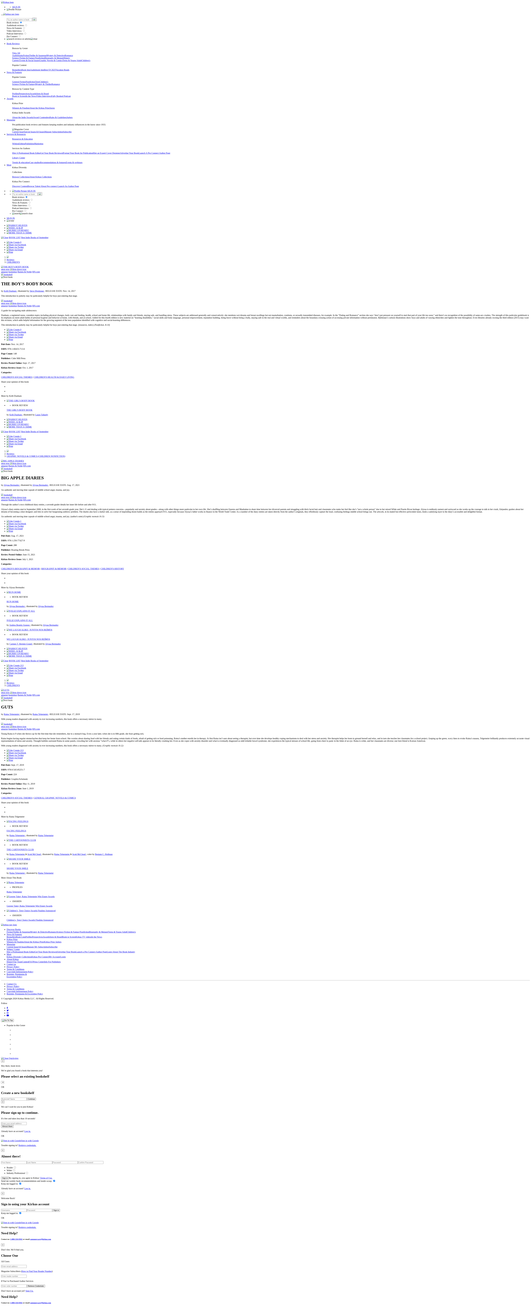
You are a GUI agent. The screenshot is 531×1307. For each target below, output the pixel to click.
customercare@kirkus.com (40, 1239)
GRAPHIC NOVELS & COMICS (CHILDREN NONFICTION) (36, 456)
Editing (22, 144)
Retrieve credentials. (27, 1145)
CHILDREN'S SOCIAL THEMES (16, 377)
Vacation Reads (62, 70)
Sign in (5, 1178)
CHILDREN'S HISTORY (112, 569)
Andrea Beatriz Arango (19, 625)
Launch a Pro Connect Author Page (91, 952)
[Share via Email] (15, 250)
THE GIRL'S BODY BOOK (19, 410)
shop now (5, 269)
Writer (10, 1170)
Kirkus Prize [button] (12, 939)
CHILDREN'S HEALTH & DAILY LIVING (54, 377)
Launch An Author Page (68, 186)
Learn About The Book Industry (121, 952)
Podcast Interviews (15, 33)
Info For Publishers (52, 962)
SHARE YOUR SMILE (17, 868)
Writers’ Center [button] (13, 949)
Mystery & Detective (55, 55)
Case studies (34, 162)
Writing (15, 144)
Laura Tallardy (41, 415)
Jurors (52, 108)
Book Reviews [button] (13, 43)
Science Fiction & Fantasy (23, 58)
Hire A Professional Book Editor (26, 153)
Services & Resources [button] (16, 134)
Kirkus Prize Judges (52, 942)
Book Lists (20, 937)
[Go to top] (7, 1020)
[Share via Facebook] (16, 245)
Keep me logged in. (10, 1184)
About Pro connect (49, 186)
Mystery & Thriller (43, 84)
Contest (25, 962)
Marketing (38, 144)
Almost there (7, 1126)
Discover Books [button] (14, 929)
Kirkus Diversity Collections (19, 957)
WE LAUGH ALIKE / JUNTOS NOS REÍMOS (28, 639)
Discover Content (20, 186)
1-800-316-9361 (16, 1239)
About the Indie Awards (22, 117)
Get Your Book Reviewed (52, 153)
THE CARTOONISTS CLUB (20, 849)
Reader (10, 1167)
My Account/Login (57, 957)
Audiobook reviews (15, 25)
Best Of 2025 (50, 70)
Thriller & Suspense (37, 55)
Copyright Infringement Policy (20, 972)
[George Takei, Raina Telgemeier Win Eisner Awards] (31, 896)
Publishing (29, 144)
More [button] (9, 165)
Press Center (38, 962)
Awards (33, 93)
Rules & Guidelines (58, 117)
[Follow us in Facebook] (7, 1008)
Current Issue (18, 132)
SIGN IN (16, 7)
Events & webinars (74, 162)
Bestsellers (16, 70)
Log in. (27, 1131)
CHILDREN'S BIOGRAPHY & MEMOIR (20, 569)
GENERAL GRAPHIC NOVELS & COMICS (55, 798)
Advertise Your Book (129, 153)
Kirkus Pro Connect (40, 957)
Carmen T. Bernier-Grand (20, 644)
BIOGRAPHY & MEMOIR (53, 569)
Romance (69, 55)
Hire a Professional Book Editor (21, 952)
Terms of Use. (46, 1178)
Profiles (15, 93)
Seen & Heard (42, 93)
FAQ (31, 962)
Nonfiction (40, 58)
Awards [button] (10, 98)
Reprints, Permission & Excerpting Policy (17, 975)
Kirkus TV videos (83, 937)
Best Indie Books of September (34, 237)
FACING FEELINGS (16, 831)
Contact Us (11, 984)
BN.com (36, 272)
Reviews (10, 259)
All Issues (40, 132)
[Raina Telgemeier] (15, 882)
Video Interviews (14, 31)
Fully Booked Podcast (61, 96)
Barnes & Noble (25, 272)
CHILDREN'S (13, 262)
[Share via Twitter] (15, 247)
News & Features (14, 28)
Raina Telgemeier (12, 714)
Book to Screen (19, 96)
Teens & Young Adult (72, 60)
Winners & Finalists (20, 108)
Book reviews (13, 22)
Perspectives (24, 93)
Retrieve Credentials (36, 1286)
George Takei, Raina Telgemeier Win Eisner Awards (29, 906)
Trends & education (20, 162)
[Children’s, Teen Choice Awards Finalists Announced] (31, 910)
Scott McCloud (34, 854)
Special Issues (30, 132)
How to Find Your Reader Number (37, 1271)
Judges (70, 117)
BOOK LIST (15, 237)
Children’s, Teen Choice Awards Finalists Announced (30, 920)
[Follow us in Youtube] (8, 1015)
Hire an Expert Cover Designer (106, 153)
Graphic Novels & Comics (51, 60)
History (66, 58)
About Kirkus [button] (13, 959)
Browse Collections (20, 177)
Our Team (17, 962)
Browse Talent (34, 186)
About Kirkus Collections (40, 177)
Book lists (25, 70)
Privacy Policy (13, 967)
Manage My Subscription (38, 947)
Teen (37, 82)
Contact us (11, 964)
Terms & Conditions (15, 969)
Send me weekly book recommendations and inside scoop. (27, 1181)
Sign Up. (29, 1291)
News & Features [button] (14, 72)
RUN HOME (13, 601)
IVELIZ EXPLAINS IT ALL (20, 620)
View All (16, 53)
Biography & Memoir (54, 58)
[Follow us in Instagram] (8, 1013)
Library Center (18, 158)
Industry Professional (16, 1173)
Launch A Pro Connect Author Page (154, 153)
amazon (4, 272)
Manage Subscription (54, 132)
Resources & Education (22, 139)
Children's (85, 60)
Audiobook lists (37, 70)
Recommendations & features (53, 162)
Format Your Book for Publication (78, 153)
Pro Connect (12, 36)
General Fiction (19, 82)
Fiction (26, 55)
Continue (31, 1099)
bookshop (12, 272)
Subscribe (67, 132)
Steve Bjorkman (37, 291)
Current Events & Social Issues (25, 60)
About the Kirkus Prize (39, 108)
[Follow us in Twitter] (8, 1010)
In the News (31, 96)
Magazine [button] (11, 120)
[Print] (10, 252)
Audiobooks (17, 55)
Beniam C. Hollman (104, 854)
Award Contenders (41, 117)
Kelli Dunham (10, 291)
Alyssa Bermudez (12, 485)
